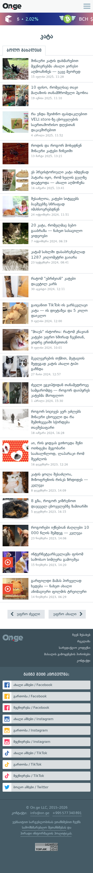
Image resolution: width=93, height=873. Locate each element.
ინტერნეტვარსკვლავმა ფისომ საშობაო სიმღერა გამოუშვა (46, 562)
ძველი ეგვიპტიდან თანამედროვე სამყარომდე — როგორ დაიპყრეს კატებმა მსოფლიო (46, 393)
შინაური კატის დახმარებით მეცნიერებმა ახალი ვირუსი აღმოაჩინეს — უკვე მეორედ (46, 69)
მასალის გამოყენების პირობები (67, 654)
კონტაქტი (83, 660)
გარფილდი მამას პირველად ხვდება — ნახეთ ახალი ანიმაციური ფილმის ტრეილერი (46, 588)
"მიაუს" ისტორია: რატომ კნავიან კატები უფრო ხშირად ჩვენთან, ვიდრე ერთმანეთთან (46, 339)
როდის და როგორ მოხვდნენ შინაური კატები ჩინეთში (46, 153)
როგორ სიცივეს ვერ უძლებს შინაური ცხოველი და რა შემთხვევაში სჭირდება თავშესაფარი (46, 422)
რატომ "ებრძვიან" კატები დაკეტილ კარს (46, 286)
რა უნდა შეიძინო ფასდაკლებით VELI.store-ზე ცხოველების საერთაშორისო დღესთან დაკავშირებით (46, 124)
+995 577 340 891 (67, 813)
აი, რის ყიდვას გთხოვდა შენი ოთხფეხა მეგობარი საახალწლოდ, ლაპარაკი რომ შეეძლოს (46, 453)
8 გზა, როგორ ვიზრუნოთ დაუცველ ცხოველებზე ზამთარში (46, 509)
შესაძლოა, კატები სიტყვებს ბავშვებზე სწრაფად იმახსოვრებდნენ (46, 206)
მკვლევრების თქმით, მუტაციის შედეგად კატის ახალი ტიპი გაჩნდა (46, 366)
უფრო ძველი (28, 614)
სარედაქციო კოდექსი (74, 648)
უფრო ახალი (65, 614)
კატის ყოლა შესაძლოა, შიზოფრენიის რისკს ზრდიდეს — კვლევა (46, 482)
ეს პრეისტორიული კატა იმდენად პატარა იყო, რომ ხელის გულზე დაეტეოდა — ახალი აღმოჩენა (46, 180)
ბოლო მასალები (24, 50)
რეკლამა (83, 641)
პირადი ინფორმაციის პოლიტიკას (46, 833)
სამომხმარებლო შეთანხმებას (44, 827)
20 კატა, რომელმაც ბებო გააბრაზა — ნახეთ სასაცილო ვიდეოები (46, 233)
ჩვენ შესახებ (81, 635)
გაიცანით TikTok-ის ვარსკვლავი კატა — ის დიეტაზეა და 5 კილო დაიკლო (46, 313)
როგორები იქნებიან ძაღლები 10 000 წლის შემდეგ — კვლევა (46, 535)
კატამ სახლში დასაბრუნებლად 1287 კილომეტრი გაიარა (46, 260)
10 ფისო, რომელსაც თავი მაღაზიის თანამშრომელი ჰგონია (46, 95)
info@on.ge (39, 813)
